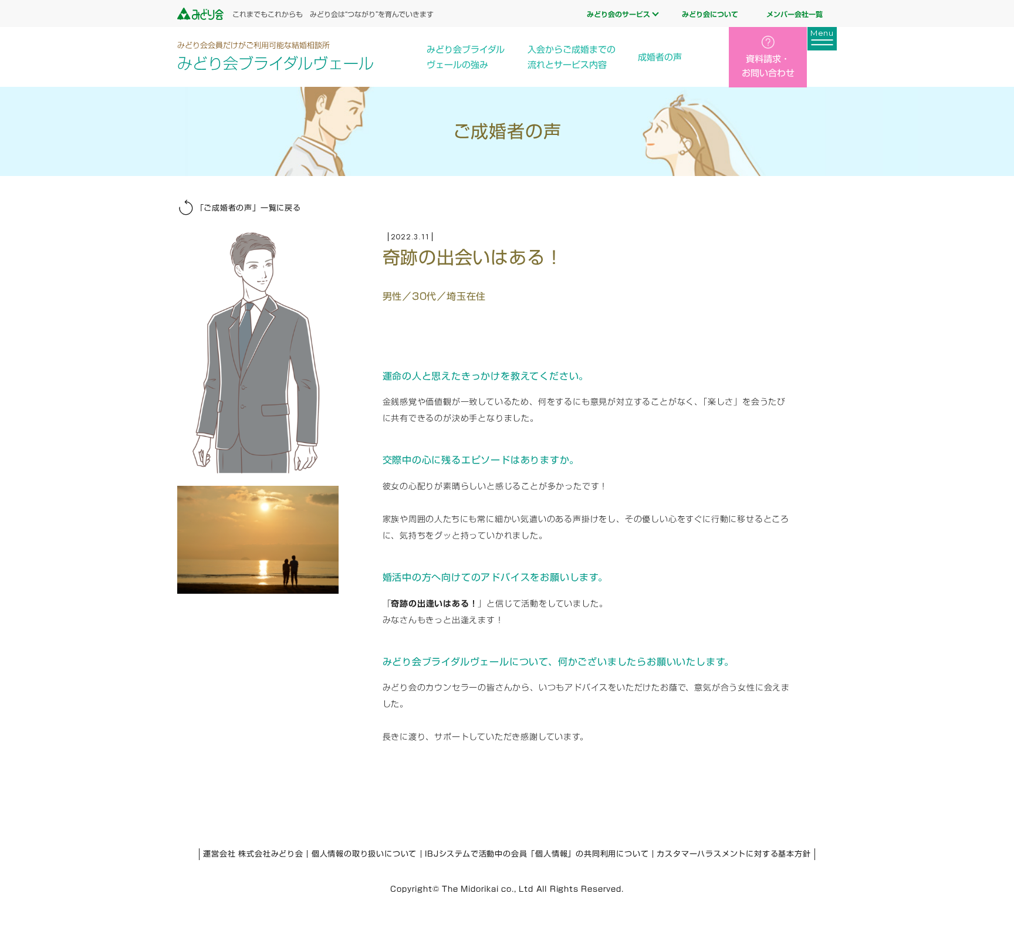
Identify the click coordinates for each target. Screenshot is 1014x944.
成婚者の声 (660, 57)
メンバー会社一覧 (794, 14)
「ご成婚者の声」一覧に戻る (248, 208)
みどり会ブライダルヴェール (275, 56)
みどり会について (710, 14)
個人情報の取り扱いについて (364, 854)
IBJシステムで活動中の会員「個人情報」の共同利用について (536, 854)
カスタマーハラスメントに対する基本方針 (733, 854)
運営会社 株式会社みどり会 (253, 854)
